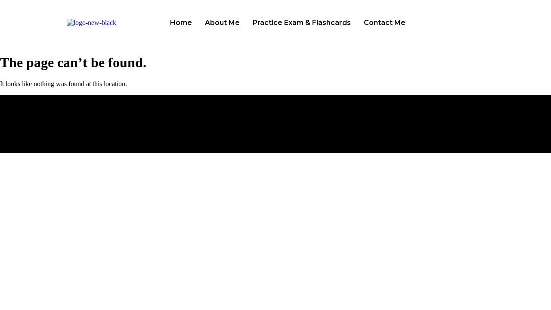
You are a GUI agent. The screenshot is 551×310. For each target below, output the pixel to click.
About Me (222, 23)
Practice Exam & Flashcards (302, 23)
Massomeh (229, 124)
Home (181, 23)
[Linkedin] (480, 123)
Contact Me (385, 23)
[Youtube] (506, 123)
